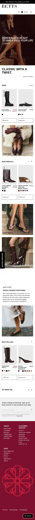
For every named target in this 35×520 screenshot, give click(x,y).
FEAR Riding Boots (5, 367)
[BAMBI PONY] (31, 371)
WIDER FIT (7, 453)
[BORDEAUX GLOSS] (27, 371)
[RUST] (9, 370)
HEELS (6, 461)
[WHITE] (20, 371)
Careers (7, 430)
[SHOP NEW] (17, 140)
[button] (25, 12)
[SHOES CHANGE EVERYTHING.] (17, 287)
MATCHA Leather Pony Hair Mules (22, 368)
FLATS (6, 457)
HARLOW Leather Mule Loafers (22, 110)
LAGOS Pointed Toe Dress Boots (6, 187)
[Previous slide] (28, 161)
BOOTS (6, 455)
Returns (22, 436)
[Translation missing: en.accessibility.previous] (28, 389)
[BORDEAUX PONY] (21, 190)
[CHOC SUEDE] (20, 114)
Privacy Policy (19, 415)
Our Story (7, 428)
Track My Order (25, 432)
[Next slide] (32, 161)
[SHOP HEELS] (17, 219)
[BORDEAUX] (4, 190)
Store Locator (24, 440)
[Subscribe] (31, 409)
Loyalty (21, 430)
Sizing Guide (23, 438)
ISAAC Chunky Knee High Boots (6, 110)
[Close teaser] (5, 251)
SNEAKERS (7, 459)
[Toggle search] (19, 12)
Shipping (22, 434)
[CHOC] (27, 190)
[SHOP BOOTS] (17, 252)
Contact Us (23, 444)
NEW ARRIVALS (9, 451)
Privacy (7, 432)
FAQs (20, 442)
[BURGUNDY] (22, 114)
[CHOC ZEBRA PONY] (29, 371)
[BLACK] (2, 114)
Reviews (7, 438)
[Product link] (9, 106)
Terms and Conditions (8, 435)
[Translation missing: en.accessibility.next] (32, 389)
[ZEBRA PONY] (19, 190)
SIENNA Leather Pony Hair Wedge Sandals (23, 187)
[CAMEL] (4, 370)
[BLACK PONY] (25, 371)
